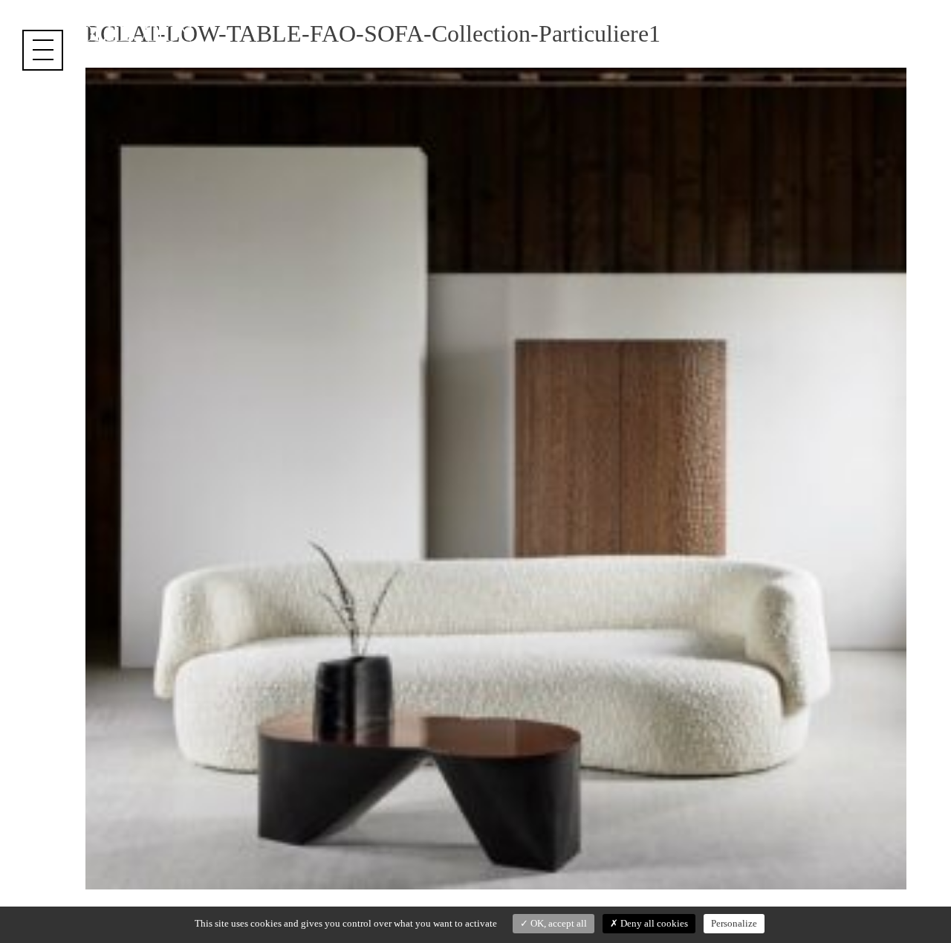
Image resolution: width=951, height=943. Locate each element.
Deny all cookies (653, 923)
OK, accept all (557, 923)
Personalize (734, 923)
